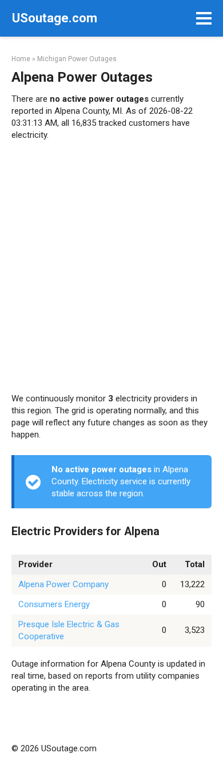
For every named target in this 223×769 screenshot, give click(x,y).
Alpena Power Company (63, 584)
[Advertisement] (111, 267)
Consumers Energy (54, 604)
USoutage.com (54, 18)
